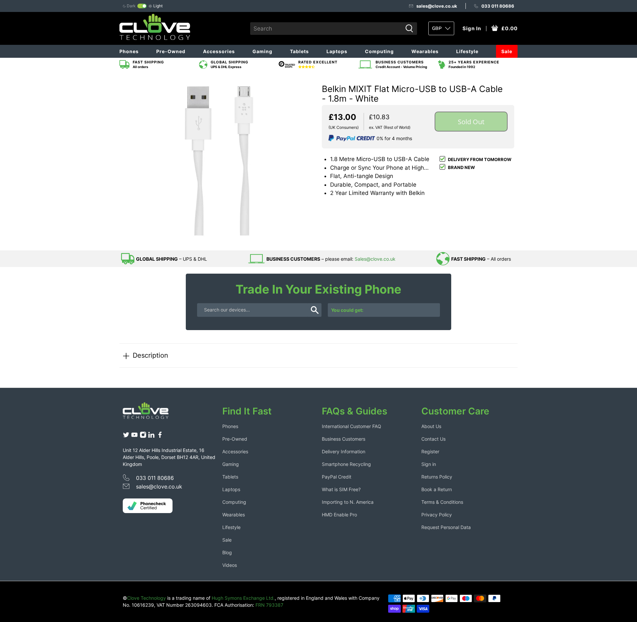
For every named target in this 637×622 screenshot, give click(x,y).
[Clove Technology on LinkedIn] (151, 436)
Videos (229, 565)
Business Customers (343, 439)
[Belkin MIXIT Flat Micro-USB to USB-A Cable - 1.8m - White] (219, 161)
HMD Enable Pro (339, 514)
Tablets (299, 51)
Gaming (262, 51)
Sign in (428, 464)
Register (430, 451)
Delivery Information (343, 451)
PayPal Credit (336, 477)
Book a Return (436, 489)
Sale (506, 51)
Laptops (336, 51)
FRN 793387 (269, 605)
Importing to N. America (348, 502)
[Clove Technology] (150, 413)
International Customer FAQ (351, 426)
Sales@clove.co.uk (375, 259)
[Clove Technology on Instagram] (143, 436)
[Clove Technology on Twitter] (126, 436)
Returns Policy (436, 477)
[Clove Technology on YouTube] (134, 436)
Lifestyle (467, 51)
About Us (431, 426)
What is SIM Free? (341, 489)
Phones (129, 51)
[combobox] (326, 28)
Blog (227, 552)
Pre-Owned (170, 51)
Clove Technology (146, 598)
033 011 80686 (497, 6)
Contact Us (433, 439)
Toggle (142, 6)
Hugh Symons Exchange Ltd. (243, 598)
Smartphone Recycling (346, 464)
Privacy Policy (436, 514)
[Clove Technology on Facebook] (160, 436)
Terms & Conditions (442, 502)
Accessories (219, 51)
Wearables (425, 51)
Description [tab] (150, 355)
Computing (379, 51)
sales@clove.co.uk (436, 6)
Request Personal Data (446, 527)
